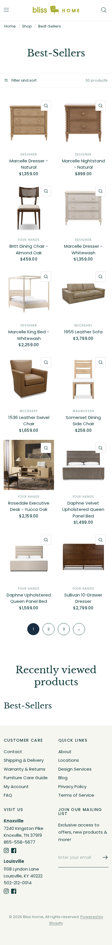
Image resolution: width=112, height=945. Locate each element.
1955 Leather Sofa (83, 332)
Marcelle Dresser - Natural (28, 164)
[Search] (104, 10)
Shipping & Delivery (24, 760)
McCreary (83, 325)
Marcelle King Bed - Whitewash (28, 335)
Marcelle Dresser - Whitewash (83, 249)
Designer (28, 154)
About (65, 752)
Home (10, 26)
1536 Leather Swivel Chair (28, 420)
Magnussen (83, 411)
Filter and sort (23, 80)
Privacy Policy (72, 786)
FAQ (8, 795)
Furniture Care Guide (26, 778)
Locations (68, 760)
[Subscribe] (103, 857)
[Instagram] (6, 850)
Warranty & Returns (24, 769)
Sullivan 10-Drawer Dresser (83, 598)
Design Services (75, 769)
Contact (13, 752)
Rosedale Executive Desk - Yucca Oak (28, 506)
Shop (27, 26)
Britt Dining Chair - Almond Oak (28, 249)
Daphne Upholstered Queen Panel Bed (29, 598)
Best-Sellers (49, 26)
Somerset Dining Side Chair (83, 420)
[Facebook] (13, 850)
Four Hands (29, 240)
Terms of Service (76, 795)
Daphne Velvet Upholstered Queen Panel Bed (83, 509)
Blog (62, 778)
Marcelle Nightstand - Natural (83, 164)
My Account (16, 786)
